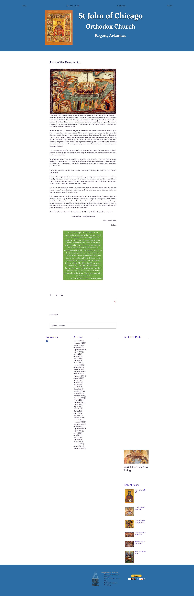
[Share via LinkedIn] (62, 295)
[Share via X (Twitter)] (56, 295)
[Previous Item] (127, 456)
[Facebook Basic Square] (47, 341)
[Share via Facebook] (51, 295)
